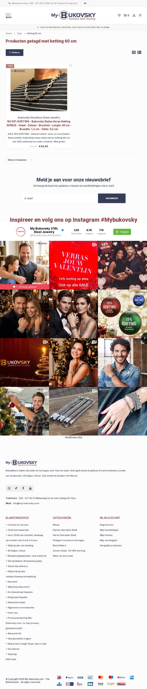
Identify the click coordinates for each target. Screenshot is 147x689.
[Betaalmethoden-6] (121, 677)
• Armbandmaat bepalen (19, 592)
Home (9, 33)
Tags (19, 33)
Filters (15, 52)
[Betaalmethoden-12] (101, 684)
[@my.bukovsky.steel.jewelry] (20, 232)
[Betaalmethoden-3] (90, 677)
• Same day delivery (17, 566)
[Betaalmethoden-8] (59, 684)
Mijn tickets (106, 535)
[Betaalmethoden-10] (80, 684)
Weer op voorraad (63, 555)
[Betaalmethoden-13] (111, 684)
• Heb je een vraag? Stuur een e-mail (26, 643)
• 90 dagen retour (16, 550)
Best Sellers (59, 545)
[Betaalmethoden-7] (132, 677)
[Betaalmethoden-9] (70, 684)
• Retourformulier (16, 602)
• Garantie (11, 581)
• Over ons (12, 612)
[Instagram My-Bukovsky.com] (9, 488)
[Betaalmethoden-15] (70, 677)
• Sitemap (11, 654)
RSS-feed (11, 659)
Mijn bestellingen (109, 530)
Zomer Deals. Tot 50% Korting (69, 550)
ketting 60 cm (34, 33)
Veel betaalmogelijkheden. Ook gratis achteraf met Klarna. (75, 27)
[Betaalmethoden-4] (101, 677)
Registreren (107, 524)
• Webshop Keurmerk (18, 587)
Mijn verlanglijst (108, 540)
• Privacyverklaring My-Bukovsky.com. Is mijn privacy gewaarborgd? (22, 623)
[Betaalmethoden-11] (90, 684)
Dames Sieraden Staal (65, 530)
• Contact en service (17, 524)
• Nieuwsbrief (13, 633)
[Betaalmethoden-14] (121, 684)
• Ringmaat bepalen (17, 597)
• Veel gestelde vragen (18, 638)
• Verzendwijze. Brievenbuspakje (24, 561)
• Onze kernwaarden (17, 530)
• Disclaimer (13, 649)
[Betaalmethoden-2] (80, 677)
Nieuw (56, 524)
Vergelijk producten (111, 545)
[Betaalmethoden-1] (59, 677)
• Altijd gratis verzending (19, 545)
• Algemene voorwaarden (20, 607)
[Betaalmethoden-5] (111, 677)
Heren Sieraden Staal (64, 535)
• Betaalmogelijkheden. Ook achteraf (26, 555)
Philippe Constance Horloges (68, 540)
